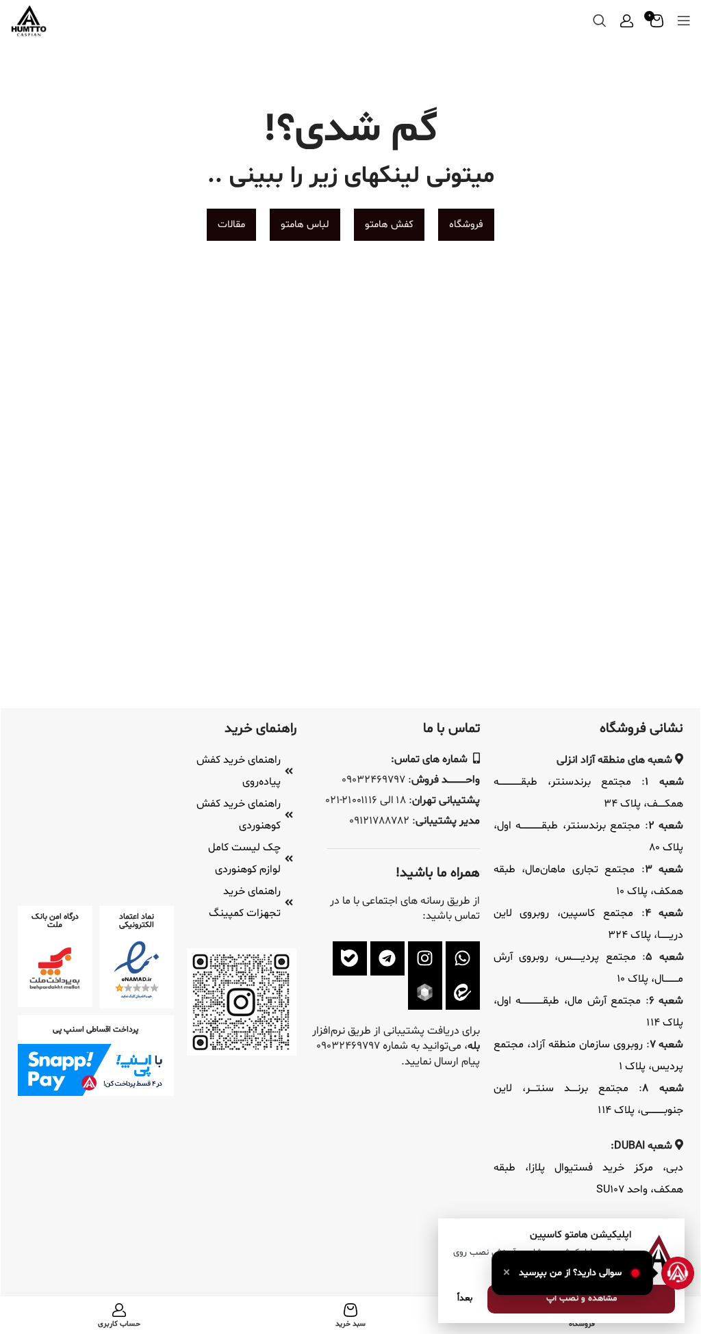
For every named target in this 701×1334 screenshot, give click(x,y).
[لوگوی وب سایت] (28, 20)
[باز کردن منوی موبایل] (684, 20)
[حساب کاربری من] (626, 20)
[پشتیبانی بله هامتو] (350, 958)
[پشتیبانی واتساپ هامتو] (463, 958)
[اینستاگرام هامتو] (425, 958)
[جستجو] (599, 20)
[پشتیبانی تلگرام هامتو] (387, 958)
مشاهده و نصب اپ (581, 1298)
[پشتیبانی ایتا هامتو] (463, 993)
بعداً (464, 1298)
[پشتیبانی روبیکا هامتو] (425, 993)
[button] (572, 1273)
